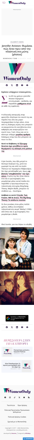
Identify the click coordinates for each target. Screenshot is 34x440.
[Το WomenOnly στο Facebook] (5, 398)
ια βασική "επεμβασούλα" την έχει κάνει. (15, 173)
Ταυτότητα (11, 405)
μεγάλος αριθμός (23, 134)
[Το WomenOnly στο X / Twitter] (19, 398)
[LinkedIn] (17, 85)
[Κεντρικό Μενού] (3, 2)
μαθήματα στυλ (24, 103)
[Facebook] (6, 85)
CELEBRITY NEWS (17, 42)
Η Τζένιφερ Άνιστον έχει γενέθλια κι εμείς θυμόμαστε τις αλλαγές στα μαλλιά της (16, 147)
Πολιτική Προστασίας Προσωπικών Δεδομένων (17, 411)
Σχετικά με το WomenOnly (17, 422)
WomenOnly (17, 391)
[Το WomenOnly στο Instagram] (10, 398)
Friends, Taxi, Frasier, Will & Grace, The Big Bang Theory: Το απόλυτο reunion (16, 197)
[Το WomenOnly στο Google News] (24, 398)
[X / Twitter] (12, 85)
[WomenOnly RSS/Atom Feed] (29, 398)
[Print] (27, 85)
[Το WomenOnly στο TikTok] (14, 398)
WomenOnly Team (10, 58)
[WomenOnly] (17, 3)
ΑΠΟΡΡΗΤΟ (29, 439)
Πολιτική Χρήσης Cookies (17, 417)
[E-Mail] (22, 85)
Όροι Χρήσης (22, 405)
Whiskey (27, 433)
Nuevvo (14, 433)
